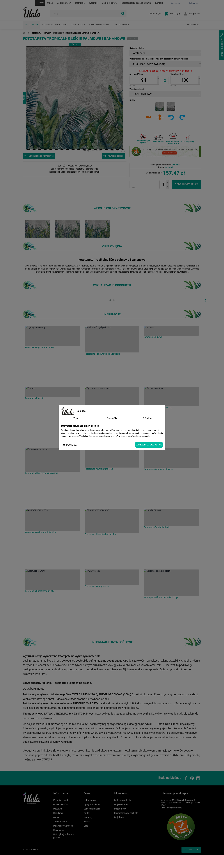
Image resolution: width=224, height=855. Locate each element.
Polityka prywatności (63, 826)
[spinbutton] (144, 80)
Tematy (47, 33)
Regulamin (58, 813)
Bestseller (57, 33)
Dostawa (57, 809)
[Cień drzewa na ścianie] (52, 460)
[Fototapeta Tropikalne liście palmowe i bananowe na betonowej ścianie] (67, 228)
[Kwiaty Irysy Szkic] (171, 396)
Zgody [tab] (76, 418)
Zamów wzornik (181, 59)
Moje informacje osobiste (126, 813)
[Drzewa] (171, 331)
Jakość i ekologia (92, 809)
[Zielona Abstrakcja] (171, 458)
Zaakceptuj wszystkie (149, 444)
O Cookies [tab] (147, 418)
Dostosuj (72, 445)
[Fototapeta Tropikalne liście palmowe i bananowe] (37, 228)
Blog (86, 826)
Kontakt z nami (60, 800)
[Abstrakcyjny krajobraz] (112, 521)
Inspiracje (193, 24)
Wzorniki (93, 3)
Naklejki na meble (99, 24)
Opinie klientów (109, 3)
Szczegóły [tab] (112, 418)
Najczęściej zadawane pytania (136, 3)
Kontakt (159, 3)
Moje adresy (120, 809)
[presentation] (205, 300)
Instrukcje (80, 3)
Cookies (40, 2)
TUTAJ (47, 759)
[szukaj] (122, 13)
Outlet (87, 813)
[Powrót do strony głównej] (24, 33)
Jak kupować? (64, 3)
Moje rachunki (121, 804)
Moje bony (119, 817)
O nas (50, 3)
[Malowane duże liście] (52, 520)
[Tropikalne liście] (171, 517)
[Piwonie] (52, 392)
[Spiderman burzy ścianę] (112, 399)
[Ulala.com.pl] (35, 12)
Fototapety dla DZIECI (54, 24)
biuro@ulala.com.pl (175, 808)
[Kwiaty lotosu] (112, 577)
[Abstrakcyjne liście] (112, 458)
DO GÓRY (189, 849)
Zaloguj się (194, 13)
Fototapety (31, 24)
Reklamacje (58, 830)
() (155, 13)
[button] (158, 78)
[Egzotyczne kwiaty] (52, 336)
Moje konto (121, 793)
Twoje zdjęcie (121, 24)
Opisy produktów (92, 804)
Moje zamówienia (122, 800)
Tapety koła (78, 24)
